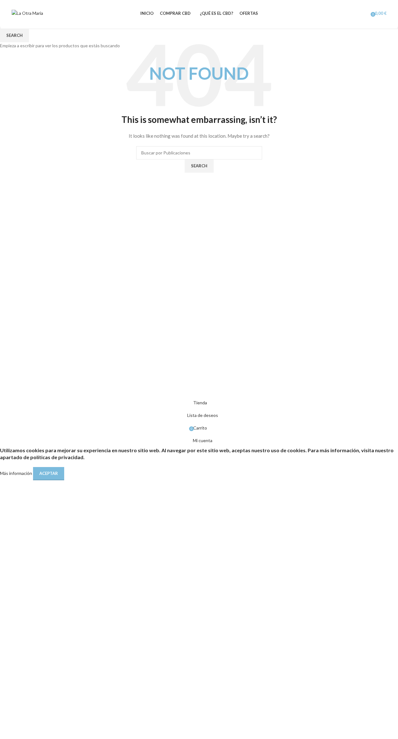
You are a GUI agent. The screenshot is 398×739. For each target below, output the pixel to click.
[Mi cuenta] (363, 13)
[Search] (355, 13)
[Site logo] (27, 12)
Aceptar (48, 473)
